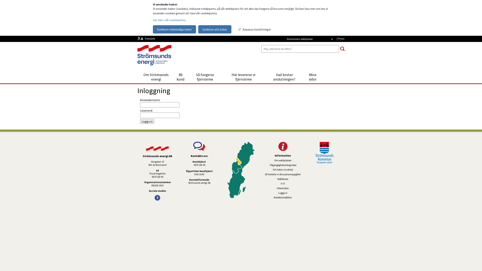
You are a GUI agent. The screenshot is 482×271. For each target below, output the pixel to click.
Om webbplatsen (282, 160)
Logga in (282, 192)
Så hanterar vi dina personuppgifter (283, 174)
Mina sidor (315, 76)
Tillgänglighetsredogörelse (282, 165)
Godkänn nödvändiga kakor (174, 29)
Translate (150, 38)
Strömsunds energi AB (199, 182)
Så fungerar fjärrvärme (205, 76)
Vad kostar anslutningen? (284, 76)
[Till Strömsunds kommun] (325, 163)
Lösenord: (146, 110)
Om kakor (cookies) (283, 169)
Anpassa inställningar (257, 29)
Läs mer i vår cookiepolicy (169, 20)
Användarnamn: (150, 100)
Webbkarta (282, 178)
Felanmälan (283, 188)
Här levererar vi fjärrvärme (243, 76)
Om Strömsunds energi (156, 76)
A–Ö (283, 183)
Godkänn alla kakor (214, 29)
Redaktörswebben (288, 197)
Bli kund (181, 76)
